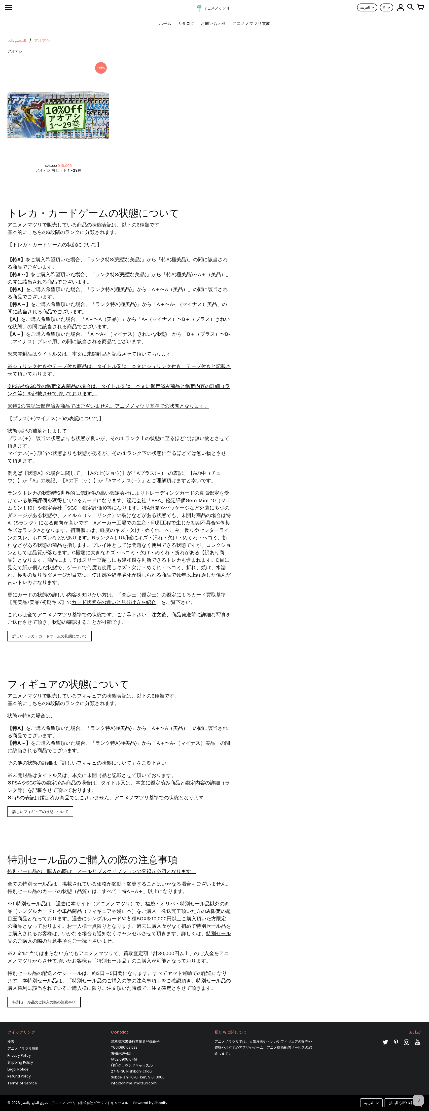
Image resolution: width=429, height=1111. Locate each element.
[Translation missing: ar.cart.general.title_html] (420, 7)
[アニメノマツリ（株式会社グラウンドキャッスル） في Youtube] (417, 1045)
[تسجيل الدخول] (400, 7)
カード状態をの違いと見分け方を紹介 (114, 602)
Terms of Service (22, 1083)
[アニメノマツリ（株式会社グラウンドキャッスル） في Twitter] (385, 1045)
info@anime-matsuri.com (134, 1083)
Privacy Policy (19, 1055)
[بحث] (410, 7)
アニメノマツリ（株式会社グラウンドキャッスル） (92, 1102)
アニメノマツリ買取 (23, 1048)
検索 (10, 1041)
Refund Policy (19, 1076)
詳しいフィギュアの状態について (40, 811)
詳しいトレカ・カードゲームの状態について (49, 636)
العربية (365, 7)
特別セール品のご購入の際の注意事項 (44, 1002)
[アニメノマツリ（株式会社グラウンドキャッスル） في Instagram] (406, 1045)
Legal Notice (18, 1069)
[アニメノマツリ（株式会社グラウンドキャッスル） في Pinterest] (396, 1045)
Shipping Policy (20, 1062)
